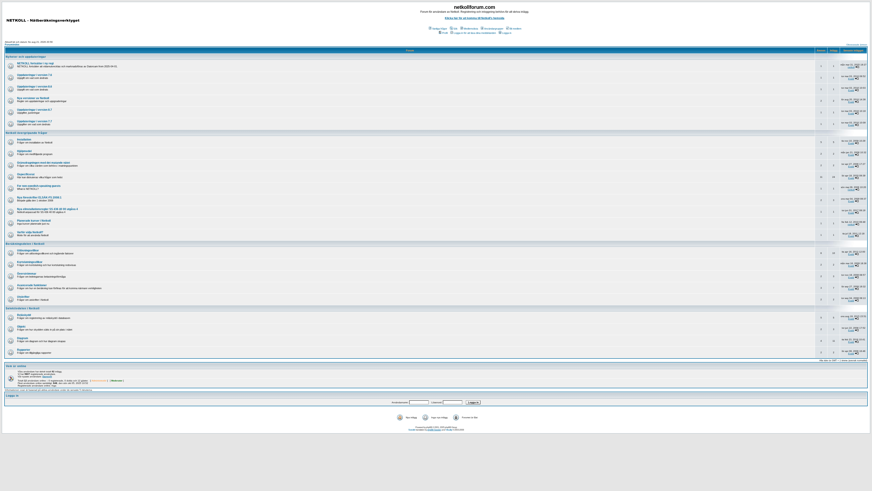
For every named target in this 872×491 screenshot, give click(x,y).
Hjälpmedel (24, 151)
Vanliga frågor (439, 28)
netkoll (851, 67)
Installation (24, 139)
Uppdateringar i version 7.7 (34, 121)
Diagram (22, 338)
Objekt (21, 326)
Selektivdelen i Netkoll (23, 308)
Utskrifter (23, 296)
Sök (455, 28)
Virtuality (449, 429)
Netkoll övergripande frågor (26, 133)
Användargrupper (493, 28)
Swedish (412, 429)
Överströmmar (26, 273)
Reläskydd (24, 315)
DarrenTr (47, 376)
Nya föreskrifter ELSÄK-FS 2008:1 (39, 197)
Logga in (506, 33)
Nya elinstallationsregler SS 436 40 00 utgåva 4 (47, 209)
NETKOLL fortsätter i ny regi (35, 63)
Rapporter (23, 349)
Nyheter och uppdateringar (26, 56)
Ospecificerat (26, 174)
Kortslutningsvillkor (29, 262)
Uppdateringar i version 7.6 (34, 75)
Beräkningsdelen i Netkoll (25, 244)
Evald (851, 79)
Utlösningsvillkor (28, 250)
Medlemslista (471, 28)
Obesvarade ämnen (856, 44)
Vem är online (16, 366)
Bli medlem (515, 28)
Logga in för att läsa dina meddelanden (475, 33)
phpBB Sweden (434, 429)
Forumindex (12, 44)
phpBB (429, 427)
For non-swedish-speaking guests (39, 186)
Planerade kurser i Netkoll (34, 220)
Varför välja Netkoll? (30, 232)
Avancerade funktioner (32, 285)
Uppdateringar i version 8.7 (34, 109)
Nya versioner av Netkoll (33, 98)
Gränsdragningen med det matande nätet (43, 162)
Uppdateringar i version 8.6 (34, 86)
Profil (445, 33)
